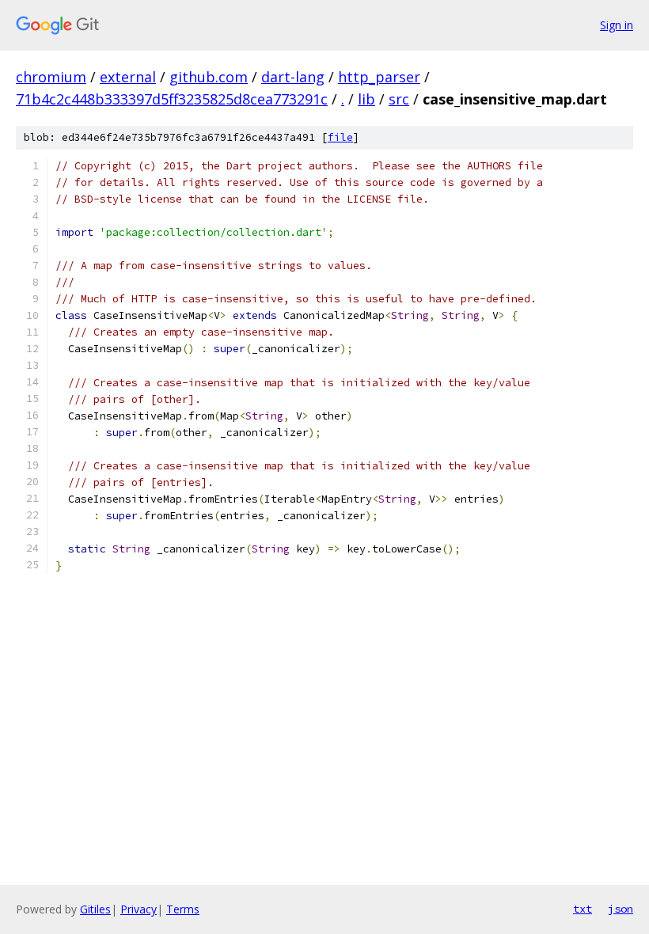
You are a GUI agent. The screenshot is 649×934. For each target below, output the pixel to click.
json (620, 909)
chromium (51, 76)
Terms (182, 909)
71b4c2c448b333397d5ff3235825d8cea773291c (172, 98)
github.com (208, 76)
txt (582, 909)
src (399, 98)
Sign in (616, 24)
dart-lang (292, 76)
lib (366, 98)
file (340, 137)
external (128, 76)
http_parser (379, 76)
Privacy (138, 909)
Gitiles (95, 909)
